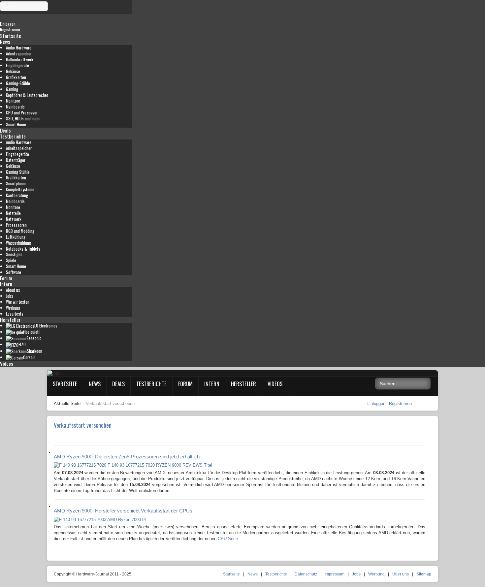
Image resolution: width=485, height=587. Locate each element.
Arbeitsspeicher (19, 53)
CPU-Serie (228, 538)
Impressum (334, 574)
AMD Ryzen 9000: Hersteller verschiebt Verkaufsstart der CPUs (123, 510)
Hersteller (10, 319)
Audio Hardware (18, 48)
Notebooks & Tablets (23, 249)
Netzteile (13, 213)
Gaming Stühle (18, 172)
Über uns (400, 574)
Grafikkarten (16, 77)
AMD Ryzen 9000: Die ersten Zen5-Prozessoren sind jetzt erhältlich (127, 456)
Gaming (12, 89)
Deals (5, 130)
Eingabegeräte (17, 65)
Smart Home (16, 124)
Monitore (13, 101)
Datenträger (15, 160)
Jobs (9, 296)
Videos (6, 363)
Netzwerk (13, 219)
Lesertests (14, 314)
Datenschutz (306, 574)
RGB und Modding (20, 231)
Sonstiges (14, 254)
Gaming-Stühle (18, 83)
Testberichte (13, 136)
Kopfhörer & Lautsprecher (27, 95)
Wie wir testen (17, 302)
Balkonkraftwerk (19, 59)
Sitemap (423, 574)
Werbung (13, 308)
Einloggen (377, 403)
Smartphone (16, 183)
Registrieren (400, 403)
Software (13, 272)
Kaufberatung (17, 195)
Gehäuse (13, 71)
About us (13, 290)
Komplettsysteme (20, 189)
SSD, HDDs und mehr (23, 118)
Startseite (10, 35)
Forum (6, 278)
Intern (6, 284)
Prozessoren (16, 225)
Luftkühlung (15, 237)
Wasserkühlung (18, 243)
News (5, 41)
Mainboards (15, 107)
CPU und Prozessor (22, 112)
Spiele (11, 260)
